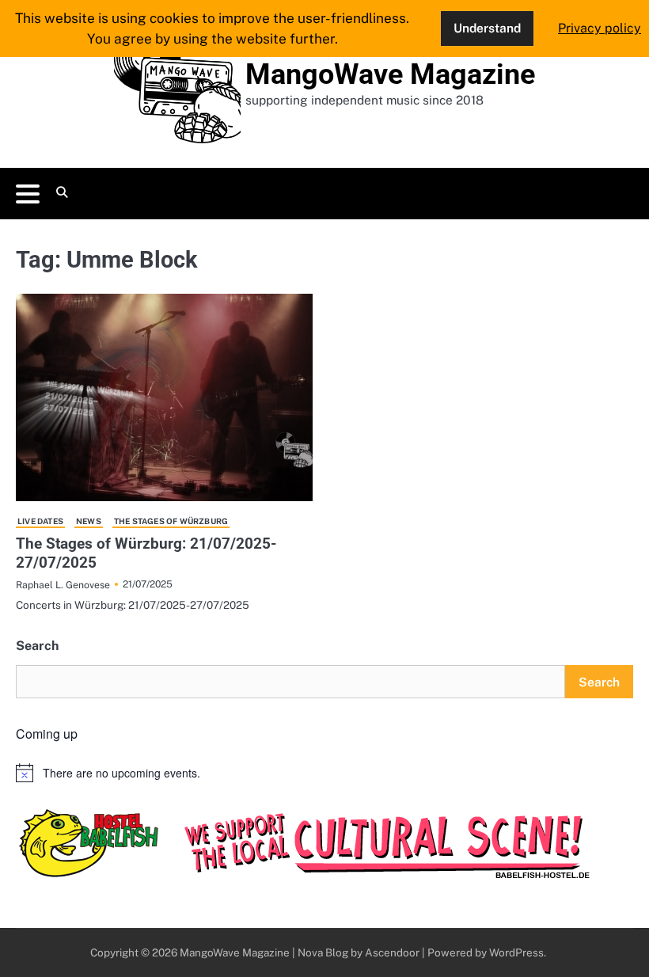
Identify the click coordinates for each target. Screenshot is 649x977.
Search (37, 645)
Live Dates (40, 521)
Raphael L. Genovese (63, 585)
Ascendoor (392, 952)
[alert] (324, 772)
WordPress (516, 952)
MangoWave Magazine (390, 74)
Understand (487, 28)
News (88, 521)
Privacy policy (599, 28)
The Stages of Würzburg (171, 521)
